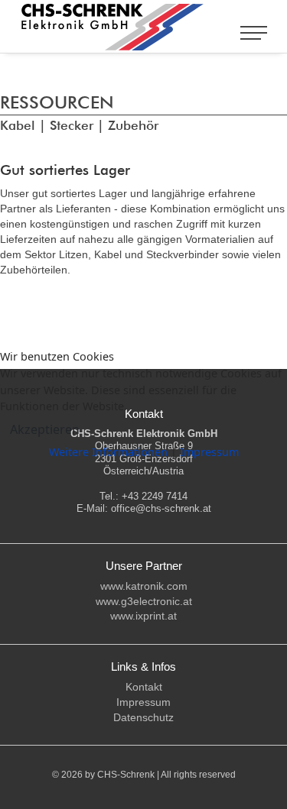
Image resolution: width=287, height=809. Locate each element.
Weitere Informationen (108, 452)
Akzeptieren (45, 429)
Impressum (209, 452)
